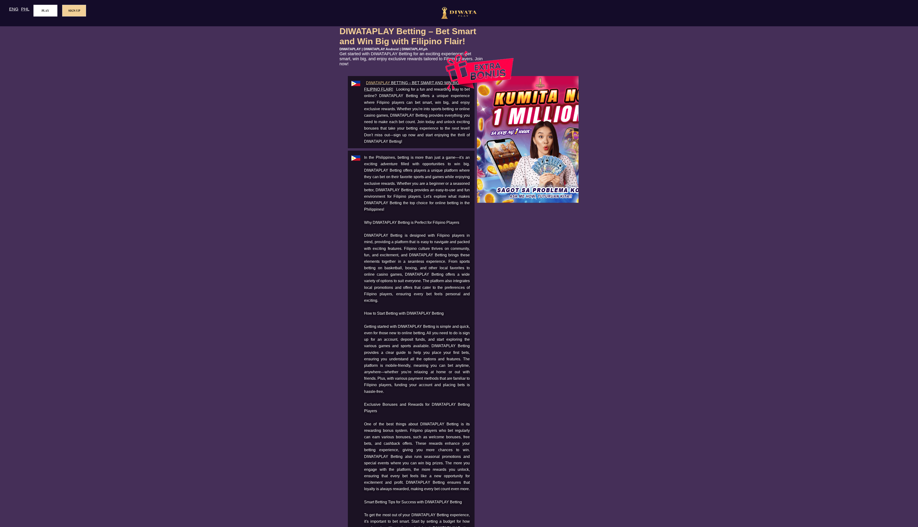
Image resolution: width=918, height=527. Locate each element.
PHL (25, 9)
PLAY (45, 11)
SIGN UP (74, 11)
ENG (13, 9)
